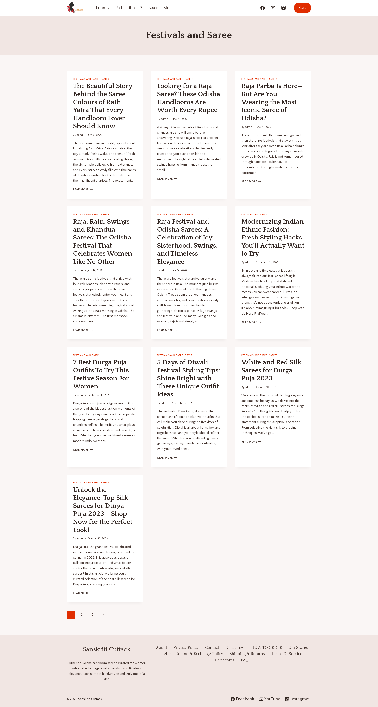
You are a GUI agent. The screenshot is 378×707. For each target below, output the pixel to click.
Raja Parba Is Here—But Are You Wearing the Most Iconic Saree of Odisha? (272, 102)
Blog (167, 8)
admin (80, 134)
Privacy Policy (186, 647)
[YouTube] (273, 8)
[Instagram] (283, 8)
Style (188, 355)
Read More (83, 189)
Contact (212, 647)
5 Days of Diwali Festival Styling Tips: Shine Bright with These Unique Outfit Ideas (188, 378)
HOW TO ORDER (266, 647)
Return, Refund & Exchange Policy (192, 654)
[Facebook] (262, 8)
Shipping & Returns (247, 654)
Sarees (105, 79)
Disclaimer (235, 647)
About (161, 647)
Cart (302, 8)
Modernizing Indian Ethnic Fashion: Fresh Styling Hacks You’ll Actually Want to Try (272, 237)
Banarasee (149, 8)
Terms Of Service (286, 654)
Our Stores (298, 647)
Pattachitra (125, 8)
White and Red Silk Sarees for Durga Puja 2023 (271, 370)
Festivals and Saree (86, 79)
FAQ (244, 660)
